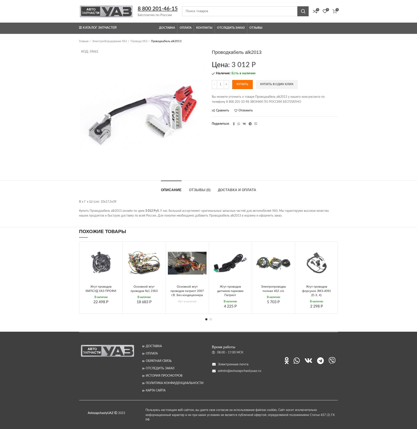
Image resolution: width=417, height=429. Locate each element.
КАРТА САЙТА (155, 390)
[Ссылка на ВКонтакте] (244, 124)
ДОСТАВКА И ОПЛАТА (237, 190)
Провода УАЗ (139, 41)
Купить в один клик (276, 84)
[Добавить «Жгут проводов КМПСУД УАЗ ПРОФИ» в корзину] (117, 251)
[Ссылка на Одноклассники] (234, 124)
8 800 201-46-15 (158, 9)
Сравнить (222, 110)
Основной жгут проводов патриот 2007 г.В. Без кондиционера (187, 291)
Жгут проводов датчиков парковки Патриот (230, 291)
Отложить (245, 110)
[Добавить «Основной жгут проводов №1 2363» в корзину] (160, 251)
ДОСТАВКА (154, 346)
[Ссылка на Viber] (256, 124)
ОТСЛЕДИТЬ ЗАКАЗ (160, 368)
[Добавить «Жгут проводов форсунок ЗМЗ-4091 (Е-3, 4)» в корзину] (332, 251)
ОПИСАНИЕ (171, 190)
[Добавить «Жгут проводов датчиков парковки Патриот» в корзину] (246, 251)
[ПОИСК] (303, 11)
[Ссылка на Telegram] (250, 124)
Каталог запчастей (100, 27)
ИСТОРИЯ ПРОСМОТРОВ (164, 375)
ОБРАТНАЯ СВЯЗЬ (159, 361)
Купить (242, 84)
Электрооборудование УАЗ (109, 41)
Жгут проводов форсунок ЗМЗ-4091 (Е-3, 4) (316, 291)
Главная (83, 41)
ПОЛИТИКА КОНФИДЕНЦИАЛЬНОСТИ (175, 383)
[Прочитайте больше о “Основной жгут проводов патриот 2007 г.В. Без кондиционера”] (203, 251)
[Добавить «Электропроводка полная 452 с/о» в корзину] (289, 251)
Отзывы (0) (199, 190)
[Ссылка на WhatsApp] (238, 124)
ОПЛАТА (152, 353)
